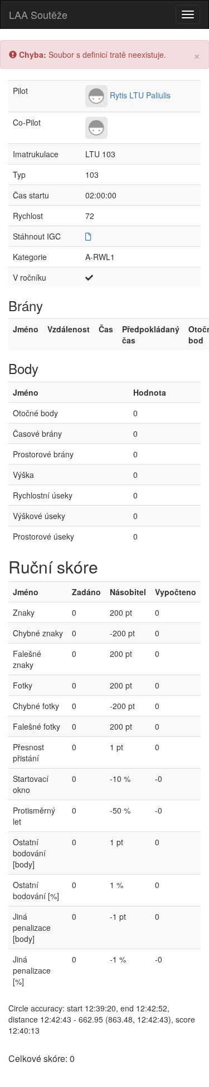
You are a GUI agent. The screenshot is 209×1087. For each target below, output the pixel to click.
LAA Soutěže (38, 14)
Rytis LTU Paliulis (140, 95)
